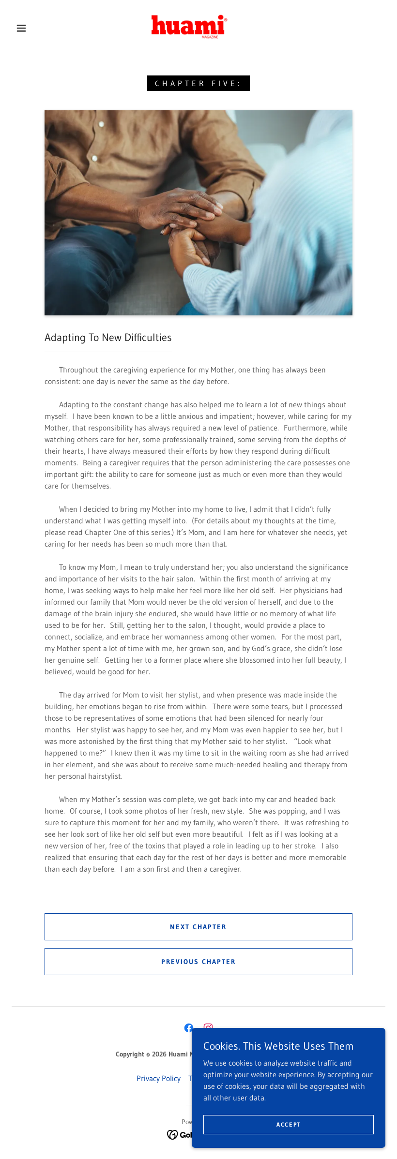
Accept (288, 1124)
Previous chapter (198, 961)
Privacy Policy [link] (159, 1078)
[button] (21, 28)
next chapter (198, 926)
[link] (189, 27)
